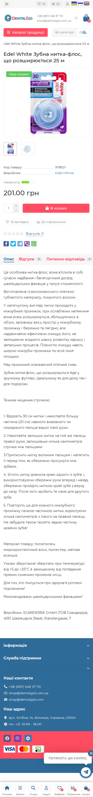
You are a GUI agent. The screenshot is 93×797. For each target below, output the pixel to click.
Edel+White (64, 173)
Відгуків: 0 (35, 234)
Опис (9, 259)
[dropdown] (7, 4)
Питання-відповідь (68, 259)
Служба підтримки (22, 658)
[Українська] (74, 3)
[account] (67, 3)
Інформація (15, 645)
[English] (86, 3)
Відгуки (29, 259)
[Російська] (80, 3)
